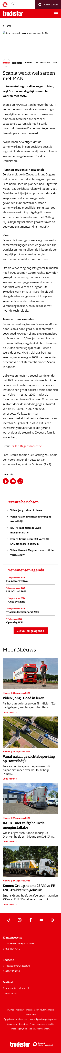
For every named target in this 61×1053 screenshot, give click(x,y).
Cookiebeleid (29, 1028)
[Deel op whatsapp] (20, 481)
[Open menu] (56, 14)
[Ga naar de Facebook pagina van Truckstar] (30, 920)
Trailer (14, 446)
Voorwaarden (42, 1028)
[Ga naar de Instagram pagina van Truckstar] (19, 920)
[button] (48, 4)
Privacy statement (38, 1024)
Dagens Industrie (31, 446)
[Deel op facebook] (6, 481)
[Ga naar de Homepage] (13, 13)
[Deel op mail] (13, 481)
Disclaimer (23, 1024)
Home (8, 25)
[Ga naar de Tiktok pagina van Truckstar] (8, 920)
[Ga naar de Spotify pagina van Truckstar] (52, 920)
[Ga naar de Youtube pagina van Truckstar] (41, 920)
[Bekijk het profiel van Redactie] (12, 62)
